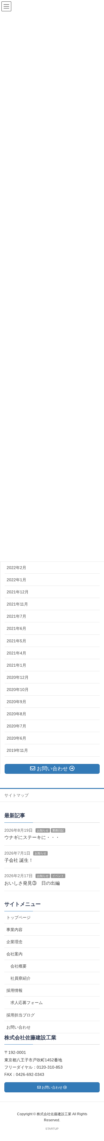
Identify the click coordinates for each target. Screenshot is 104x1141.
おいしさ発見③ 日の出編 (32, 883)
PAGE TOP (95, 1101)
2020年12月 (18, 677)
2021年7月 (16, 616)
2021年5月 (16, 641)
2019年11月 (17, 750)
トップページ (18, 917)
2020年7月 (16, 726)
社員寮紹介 (20, 978)
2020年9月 (16, 701)
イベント (58, 875)
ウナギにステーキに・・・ (32, 837)
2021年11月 (17, 604)
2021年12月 (18, 592)
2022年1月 (16, 579)
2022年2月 (16, 567)
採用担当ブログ (20, 1015)
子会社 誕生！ (18, 860)
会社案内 (14, 954)
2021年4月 (16, 653)
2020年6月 (16, 738)
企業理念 (14, 941)
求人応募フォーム (26, 1002)
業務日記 (58, 830)
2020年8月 (16, 714)
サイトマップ (16, 795)
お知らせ (43, 830)
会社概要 (18, 966)
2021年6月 (16, 628)
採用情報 (14, 990)
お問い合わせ (18, 1027)
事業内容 (14, 929)
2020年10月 (18, 689)
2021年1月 (16, 665)
